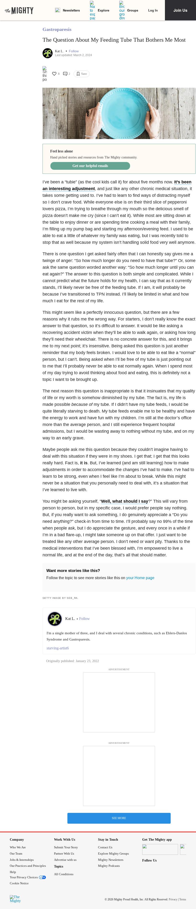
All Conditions (63, 874)
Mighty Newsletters (110, 860)
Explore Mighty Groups (113, 853)
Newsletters (71, 10)
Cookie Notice (19, 883)
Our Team (16, 853)
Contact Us (105, 847)
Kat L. (60, 51)
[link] (19, 10)
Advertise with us (65, 860)
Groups (132, 10)
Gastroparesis (57, 29)
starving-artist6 (58, 648)
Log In (153, 10)
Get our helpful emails (90, 166)
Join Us (180, 10)
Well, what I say (124, 501)
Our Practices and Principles (28, 866)
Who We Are (18, 847)
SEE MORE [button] (119, 818)
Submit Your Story (66, 847)
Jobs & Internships (22, 860)
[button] (74, 51)
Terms (182, 899)
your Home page (140, 578)
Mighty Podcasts (109, 866)
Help (13, 872)
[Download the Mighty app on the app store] (160, 849)
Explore (103, 10)
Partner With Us (64, 853)
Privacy (173, 899)
